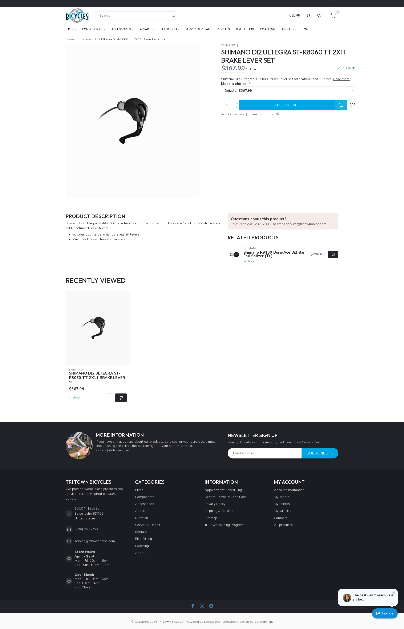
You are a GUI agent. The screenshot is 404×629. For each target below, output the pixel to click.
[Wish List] (319, 15)
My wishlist (282, 510)
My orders (281, 497)
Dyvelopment (263, 622)
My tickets (282, 504)
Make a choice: (235, 84)
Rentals (223, 29)
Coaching (267, 29)
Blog (304, 29)
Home (70, 39)
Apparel (146, 29)
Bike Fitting (245, 29)
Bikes (69, 29)
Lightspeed (212, 622)
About (286, 29)
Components (92, 29)
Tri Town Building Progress (225, 525)
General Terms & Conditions (226, 497)
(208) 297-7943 (87, 529)
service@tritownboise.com (94, 541)
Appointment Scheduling (223, 490)
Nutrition (169, 29)
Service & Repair (198, 29)
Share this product (262, 114)
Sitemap (211, 518)
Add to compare (232, 114)
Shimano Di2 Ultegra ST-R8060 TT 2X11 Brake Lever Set (124, 39)
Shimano (228, 45)
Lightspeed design (236, 622)
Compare (281, 518)
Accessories (121, 29)
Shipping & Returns (219, 510)
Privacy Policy (215, 504)
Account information (289, 490)
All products (283, 525)
